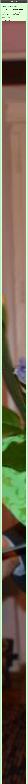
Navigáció (14, 1)
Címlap (3, 6)
